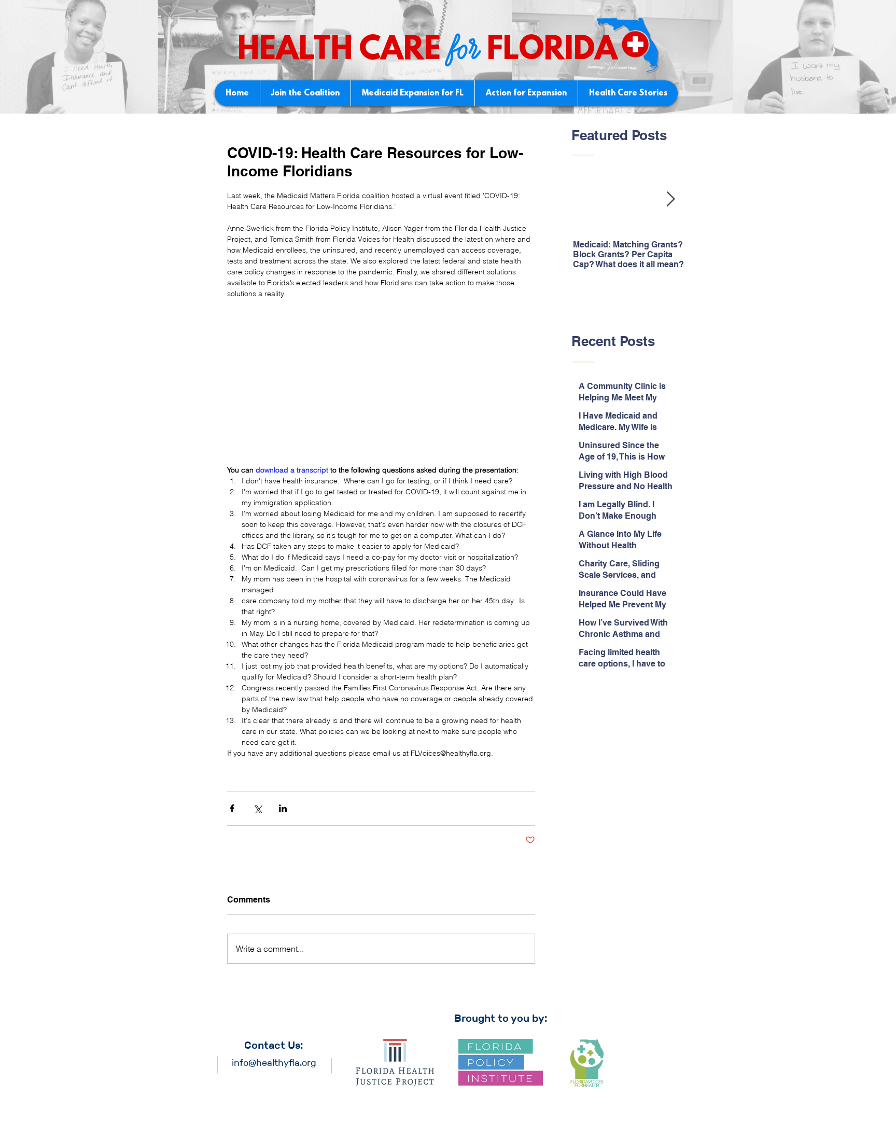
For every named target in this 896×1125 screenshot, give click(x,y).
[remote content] (381, 382)
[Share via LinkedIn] (283, 808)
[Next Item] (670, 200)
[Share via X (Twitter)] (257, 808)
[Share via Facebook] (232, 808)
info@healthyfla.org (274, 1062)
